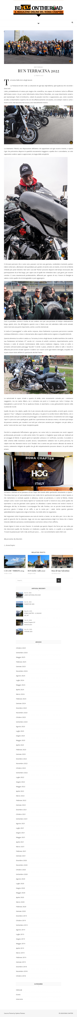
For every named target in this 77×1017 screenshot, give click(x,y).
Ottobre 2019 (21, 920)
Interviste (19, 999)
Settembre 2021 (22, 819)
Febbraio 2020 (21, 907)
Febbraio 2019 (21, 957)
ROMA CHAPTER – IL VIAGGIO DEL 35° (33, 614)
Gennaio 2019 (21, 962)
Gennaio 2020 (21, 911)
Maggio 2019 (20, 944)
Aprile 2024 (20, 690)
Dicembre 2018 (21, 967)
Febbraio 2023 (21, 750)
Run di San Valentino (60, 571)
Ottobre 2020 (21, 870)
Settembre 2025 (22, 653)
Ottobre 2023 (21, 717)
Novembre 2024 (21, 671)
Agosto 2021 (20, 823)
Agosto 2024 (20, 676)
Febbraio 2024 (21, 699)
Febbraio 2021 (21, 851)
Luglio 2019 (20, 934)
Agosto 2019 (20, 930)
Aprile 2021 (20, 842)
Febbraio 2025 (21, 662)
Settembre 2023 (22, 722)
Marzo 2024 (20, 694)
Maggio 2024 (20, 685)
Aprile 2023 (20, 745)
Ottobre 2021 (21, 814)
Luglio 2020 (20, 883)
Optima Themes (20, 1013)
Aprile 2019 (20, 948)
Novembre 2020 (21, 865)
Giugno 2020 (20, 888)
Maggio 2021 (20, 837)
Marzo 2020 (20, 902)
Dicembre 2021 (21, 810)
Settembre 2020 (22, 874)
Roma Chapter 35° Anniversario (29, 623)
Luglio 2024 (20, 680)
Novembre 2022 (21, 763)
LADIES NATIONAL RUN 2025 (32, 595)
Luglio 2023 (20, 731)
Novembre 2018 (21, 971)
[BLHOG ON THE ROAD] (38, 9)
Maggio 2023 (20, 740)
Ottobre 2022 (21, 768)
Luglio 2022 (20, 777)
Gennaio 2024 (21, 703)
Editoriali (38, 67)
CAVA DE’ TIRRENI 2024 (14, 571)
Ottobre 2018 (21, 976)
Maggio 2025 (20, 657)
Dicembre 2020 (21, 860)
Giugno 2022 (20, 782)
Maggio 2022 (20, 786)
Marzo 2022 (20, 796)
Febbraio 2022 (21, 800)
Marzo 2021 (20, 847)
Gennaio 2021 (21, 856)
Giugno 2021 (20, 833)
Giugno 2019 (20, 939)
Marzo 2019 (20, 953)
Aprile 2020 (20, 897)
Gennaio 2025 (21, 666)
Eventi (18, 995)
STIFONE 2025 (28, 631)
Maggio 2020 (20, 893)
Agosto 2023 (20, 726)
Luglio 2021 (20, 828)
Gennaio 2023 (21, 754)
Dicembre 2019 (21, 916)
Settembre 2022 (22, 773)
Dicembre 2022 (21, 759)
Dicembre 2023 (21, 708)
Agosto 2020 (20, 879)
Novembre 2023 (21, 713)
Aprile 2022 (20, 791)
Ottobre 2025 (21, 648)
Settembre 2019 (22, 925)
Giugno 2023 (20, 736)
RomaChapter (10, 545)
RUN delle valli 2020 (36, 571)
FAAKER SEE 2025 (29, 604)
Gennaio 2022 (21, 805)
